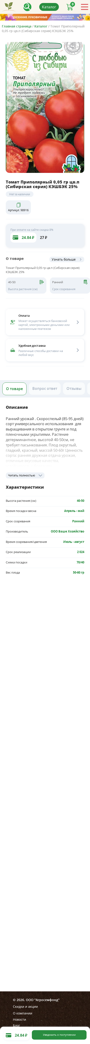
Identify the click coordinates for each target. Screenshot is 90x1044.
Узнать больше (64, 259)
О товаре (14, 388)
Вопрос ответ (44, 388)
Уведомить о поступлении (59, 1034)
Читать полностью (21, 475)
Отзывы (73, 388)
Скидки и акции (25, 1006)
